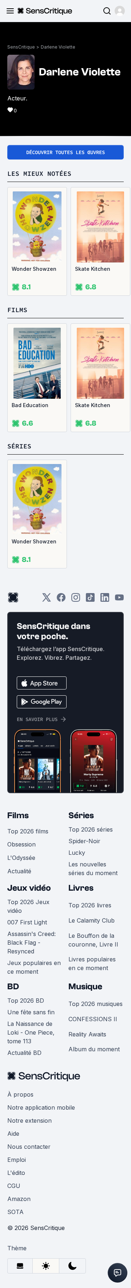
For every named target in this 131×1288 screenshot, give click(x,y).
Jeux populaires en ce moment (34, 967)
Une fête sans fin (31, 1012)
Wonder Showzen (34, 269)
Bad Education (30, 405)
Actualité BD (24, 1052)
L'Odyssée (21, 857)
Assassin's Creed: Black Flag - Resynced (31, 942)
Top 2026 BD (25, 1000)
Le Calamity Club (91, 920)
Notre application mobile (41, 1107)
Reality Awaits (87, 1034)
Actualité (19, 871)
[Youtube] (119, 600)
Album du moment (94, 1049)
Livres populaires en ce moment (92, 964)
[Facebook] (61, 600)
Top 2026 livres (89, 905)
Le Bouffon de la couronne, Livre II (93, 940)
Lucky (76, 852)
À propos (20, 1094)
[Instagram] (75, 600)
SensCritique (21, 47)
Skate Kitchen (92, 269)
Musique (85, 986)
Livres (81, 888)
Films (18, 815)
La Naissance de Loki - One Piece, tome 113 (31, 1032)
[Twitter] (46, 600)
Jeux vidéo (29, 888)
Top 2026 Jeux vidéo (28, 906)
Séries (81, 815)
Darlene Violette (58, 47)
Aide (13, 1133)
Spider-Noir (84, 841)
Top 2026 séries (90, 829)
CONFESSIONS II (92, 1019)
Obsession (21, 844)
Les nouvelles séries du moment (93, 869)
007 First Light (27, 922)
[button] (119, 10)
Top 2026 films (27, 831)
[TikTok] (90, 600)
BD (13, 986)
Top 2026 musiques (95, 1003)
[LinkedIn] (104, 600)
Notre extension (29, 1120)
